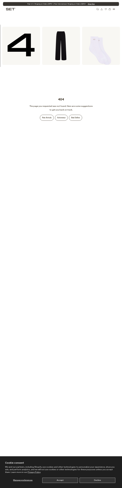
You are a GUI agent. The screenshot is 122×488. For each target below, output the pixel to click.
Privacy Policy (34, 472)
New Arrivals (46, 118)
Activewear (61, 118)
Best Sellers (75, 118)
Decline (97, 480)
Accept (60, 480)
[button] (98, 9)
